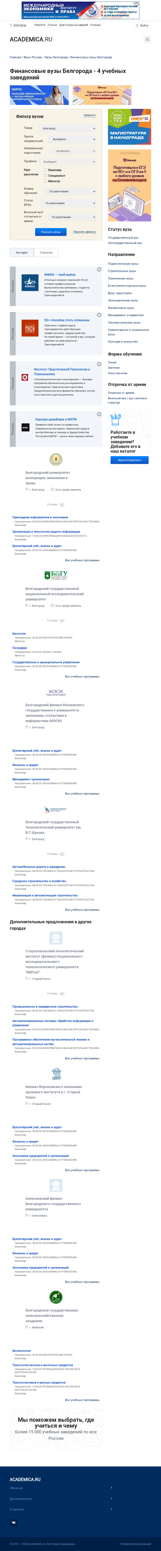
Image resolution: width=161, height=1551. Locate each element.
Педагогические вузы (123, 264)
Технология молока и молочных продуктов (42, 1365)
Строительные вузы (122, 271)
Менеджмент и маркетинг (126, 315)
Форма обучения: (31, 191)
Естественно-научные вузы (127, 285)
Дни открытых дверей (73, 24)
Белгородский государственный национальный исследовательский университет (55, 594)
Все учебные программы (82, 560)
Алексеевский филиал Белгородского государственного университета (53, 1203)
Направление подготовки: (33, 150)
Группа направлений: (33, 139)
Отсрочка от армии (121, 393)
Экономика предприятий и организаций (40, 1156)
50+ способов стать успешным (67, 320)
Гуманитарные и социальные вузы (128, 332)
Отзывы (95, 24)
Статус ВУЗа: (28, 203)
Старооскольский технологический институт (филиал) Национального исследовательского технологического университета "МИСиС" (55, 961)
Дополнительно (21, 1499)
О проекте (17, 1509)
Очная (112, 362)
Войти (144, 25)
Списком (46, 252)
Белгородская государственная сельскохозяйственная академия (52, 1315)
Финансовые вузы (121, 308)
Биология (19, 633)
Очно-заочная (117, 373)
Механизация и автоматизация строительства (44, 895)
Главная (15, 57)
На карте (22, 252)
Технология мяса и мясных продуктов (39, 1382)
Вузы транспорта (120, 293)
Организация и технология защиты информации (46, 531)
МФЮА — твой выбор (59, 275)
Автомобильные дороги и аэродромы (38, 867)
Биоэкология (21, 1351)
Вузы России (33, 57)
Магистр (54, 181)
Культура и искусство (123, 341)
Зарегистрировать (130, 460)
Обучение (16, 1488)
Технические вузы (121, 278)
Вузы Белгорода (56, 57)
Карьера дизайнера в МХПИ (56, 419)
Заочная (114, 367)
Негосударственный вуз (125, 243)
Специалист (56, 175)
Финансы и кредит (25, 765)
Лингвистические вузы (124, 322)
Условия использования (135, 1544)
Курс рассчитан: (31, 172)
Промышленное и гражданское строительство (45, 1006)
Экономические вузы (123, 300)
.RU (31, 39)
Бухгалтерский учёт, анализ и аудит (37, 546)
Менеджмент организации (30, 779)
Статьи (52, 24)
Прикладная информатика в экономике (40, 517)
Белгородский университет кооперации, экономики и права (48, 477)
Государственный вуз (123, 237)
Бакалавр (54, 170)
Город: (28, 128)
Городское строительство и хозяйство (39, 881)
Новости (39, 24)
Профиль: (31, 161)
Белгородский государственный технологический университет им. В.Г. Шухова (54, 827)
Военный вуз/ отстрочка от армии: (33, 216)
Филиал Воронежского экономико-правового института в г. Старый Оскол (54, 1092)
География (19, 648)
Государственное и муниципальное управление (46, 662)
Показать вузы (51, 232)
